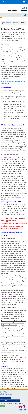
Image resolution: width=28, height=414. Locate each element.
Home (3, 22)
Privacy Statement (4, 396)
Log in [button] (2, 406)
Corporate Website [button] (5, 398)
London (3, 1)
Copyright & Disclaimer (5, 393)
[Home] (17, 7)
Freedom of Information (6, 394)
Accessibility (3, 391)
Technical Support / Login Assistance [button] (10, 400)
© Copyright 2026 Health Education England (12, 403)
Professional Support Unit (12, 22)
